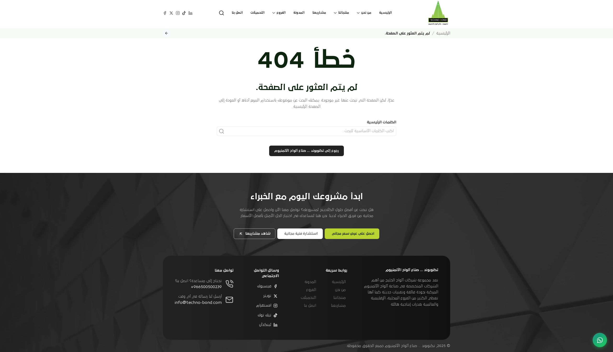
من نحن (340, 289)
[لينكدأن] (190, 13)
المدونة (299, 12)
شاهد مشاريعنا (257, 233)
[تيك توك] (184, 13)
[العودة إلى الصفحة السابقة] (166, 33)
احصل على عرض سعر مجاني (353, 233)
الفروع (311, 289)
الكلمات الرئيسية (381, 122)
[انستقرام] (178, 13)
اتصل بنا (237, 12)
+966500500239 (206, 287)
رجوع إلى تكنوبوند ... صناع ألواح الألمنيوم (306, 150)
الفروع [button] (281, 12)
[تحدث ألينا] (600, 340)
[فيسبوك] (165, 13)
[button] (221, 13)
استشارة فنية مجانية (301, 233)
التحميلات (257, 12)
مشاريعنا (319, 12)
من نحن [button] (366, 12)
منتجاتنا (339, 297)
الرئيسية (385, 12)
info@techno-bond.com (198, 303)
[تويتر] (171, 13)
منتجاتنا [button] (343, 12)
